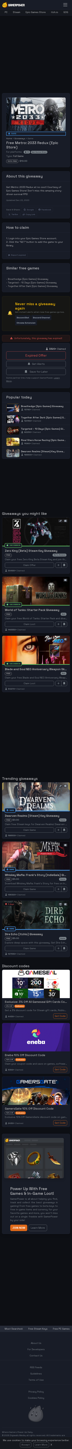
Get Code (60, 1016)
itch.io (54, 12)
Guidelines (36, 1373)
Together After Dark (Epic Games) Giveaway (33, 286)
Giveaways (19, 138)
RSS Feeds (36, 1367)
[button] (23, 317)
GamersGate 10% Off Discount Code (29, 1108)
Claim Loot (29, 624)
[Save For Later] (64, 565)
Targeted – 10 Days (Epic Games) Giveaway (32, 282)
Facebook (46, 209)
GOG (65, 12)
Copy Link (30, 214)
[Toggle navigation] (65, 4)
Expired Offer (36, 355)
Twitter (14, 214)
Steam (16, 12)
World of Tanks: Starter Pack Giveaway (32, 610)
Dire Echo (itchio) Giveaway (24, 934)
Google (30, 209)
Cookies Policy (36, 1397)
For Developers (36, 1349)
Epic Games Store (36, 12)
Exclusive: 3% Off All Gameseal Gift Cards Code (36, 1002)
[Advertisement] (36, 52)
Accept (25, 1444)
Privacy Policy (36, 1391)
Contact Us (36, 1355)
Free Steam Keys (38, 1328)
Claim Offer (29, 565)
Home (9, 138)
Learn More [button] (38, 1228)
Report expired (18, 255)
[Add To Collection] (58, 565)
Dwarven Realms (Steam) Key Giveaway (44, 451)
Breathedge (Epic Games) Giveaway (28, 279)
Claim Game (29, 829)
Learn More (41, 1444)
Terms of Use (36, 1379)
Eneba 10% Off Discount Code (25, 1055)
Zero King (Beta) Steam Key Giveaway (31, 551)
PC (6, 12)
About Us (36, 1343)
